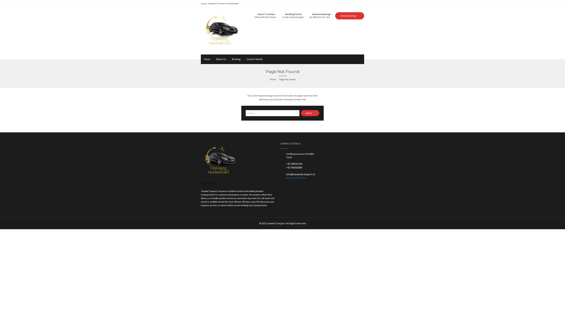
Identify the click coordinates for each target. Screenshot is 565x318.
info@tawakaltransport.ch (300, 174)
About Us (221, 59)
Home (207, 59)
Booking (236, 59)
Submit (308, 113)
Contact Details (254, 59)
